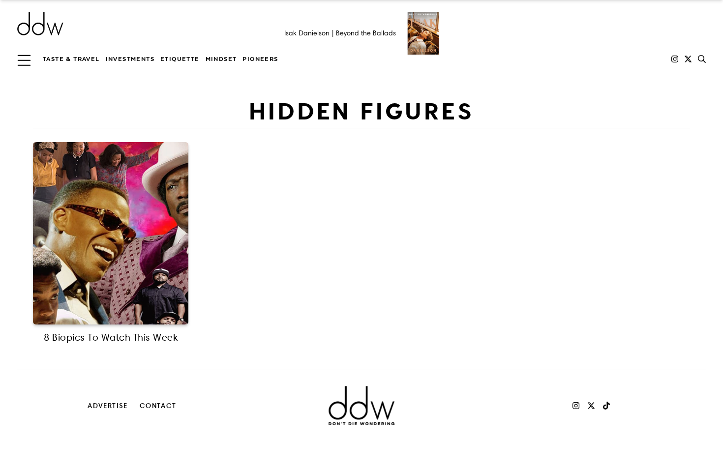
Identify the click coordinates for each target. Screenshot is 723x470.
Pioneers (260, 59)
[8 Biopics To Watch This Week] (110, 233)
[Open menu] (24, 59)
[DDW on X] (688, 59)
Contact (158, 405)
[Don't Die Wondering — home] (111, 23)
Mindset (221, 59)
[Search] (702, 59)
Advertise (108, 405)
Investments (130, 59)
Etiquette (180, 59)
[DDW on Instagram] (674, 59)
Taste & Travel (71, 59)
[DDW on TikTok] (606, 406)
